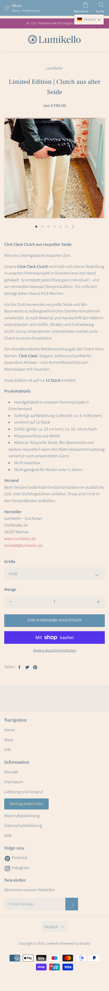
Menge (10, 589)
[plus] (98, 601)
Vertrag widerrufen (26, 804)
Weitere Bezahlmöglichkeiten (54, 650)
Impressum (13, 782)
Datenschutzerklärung (23, 825)
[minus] (10, 601)
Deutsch (51, 927)
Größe (9, 562)
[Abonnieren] (71, 904)
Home (9, 730)
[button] (89, 19)
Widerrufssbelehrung (22, 816)
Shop (8, 740)
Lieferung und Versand (23, 792)
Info (7, 750)
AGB (7, 835)
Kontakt (11, 772)
